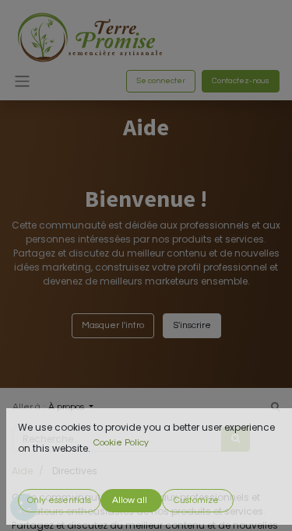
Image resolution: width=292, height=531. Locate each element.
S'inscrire (192, 325)
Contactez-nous (240, 81)
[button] (59, 500)
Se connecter (160, 81)
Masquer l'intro (113, 325)
